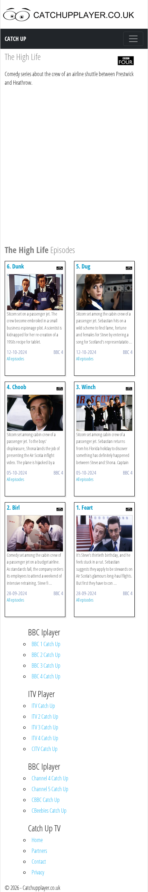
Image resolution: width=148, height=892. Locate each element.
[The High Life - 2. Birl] (35, 533)
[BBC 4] (126, 60)
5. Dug (83, 266)
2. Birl (13, 508)
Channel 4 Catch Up (50, 778)
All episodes (15, 358)
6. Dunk (15, 266)
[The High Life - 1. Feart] (104, 533)
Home (37, 840)
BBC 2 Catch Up (46, 655)
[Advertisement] (74, 164)
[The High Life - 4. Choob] (35, 412)
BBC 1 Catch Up (46, 644)
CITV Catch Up (44, 749)
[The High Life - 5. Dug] (104, 291)
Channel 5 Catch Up (50, 789)
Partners (39, 851)
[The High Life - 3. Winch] (104, 412)
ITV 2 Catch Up (45, 716)
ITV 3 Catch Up (45, 727)
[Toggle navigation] (133, 39)
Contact (39, 861)
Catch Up (15, 39)
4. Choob (16, 387)
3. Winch (86, 387)
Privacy (38, 872)
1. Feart (84, 508)
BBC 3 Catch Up (46, 665)
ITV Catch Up (43, 706)
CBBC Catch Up (46, 800)
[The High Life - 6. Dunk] (35, 291)
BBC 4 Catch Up (46, 676)
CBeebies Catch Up (49, 810)
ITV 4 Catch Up (45, 738)
